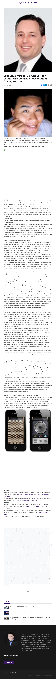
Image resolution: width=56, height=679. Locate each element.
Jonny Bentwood (35, 567)
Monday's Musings (33, 547)
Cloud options (8, 560)
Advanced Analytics (22, 577)
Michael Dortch (43, 563)
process (18, 548)
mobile (25, 547)
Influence (17, 567)
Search (27, 548)
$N (49, 579)
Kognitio (40, 544)
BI (5, 535)
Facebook (25, 572)
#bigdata (42, 532)
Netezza (41, 547)
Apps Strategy (17, 571)
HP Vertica (11, 544)
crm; (28, 528)
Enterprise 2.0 (32, 583)
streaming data (29, 551)
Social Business (35, 556)
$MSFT (6, 571)
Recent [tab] (7, 602)
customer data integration (37, 528)
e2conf (25, 583)
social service (45, 548)
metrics (20, 547)
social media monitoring (27, 568)
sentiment (33, 548)
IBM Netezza (17, 544)
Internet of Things (34, 563)
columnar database (30, 536)
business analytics (17, 535)
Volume (25, 552)
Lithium (6, 556)
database (26, 579)
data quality (7, 540)
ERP (9, 581)
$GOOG (47, 568)
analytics (49, 532)
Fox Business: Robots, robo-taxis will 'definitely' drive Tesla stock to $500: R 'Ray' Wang (30, 618)
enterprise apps (36, 540)
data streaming (15, 540)
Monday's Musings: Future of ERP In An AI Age (22, 606)
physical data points (9, 548)
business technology (39, 535)
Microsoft (37, 560)
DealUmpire (10, 572)
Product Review (44, 567)
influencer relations (25, 567)
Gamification (46, 555)
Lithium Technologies (14, 556)
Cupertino (7, 528)
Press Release (13, 564)
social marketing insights (10, 577)
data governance (45, 539)
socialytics (22, 551)
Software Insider (17, 532)
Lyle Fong (23, 556)
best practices (26, 571)
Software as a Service (27, 581)
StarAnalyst (31, 564)
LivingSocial (42, 572)
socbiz (29, 575)
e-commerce (18, 572)
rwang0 (10, 532)
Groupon (36, 572)
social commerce (37, 575)
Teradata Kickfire (45, 551)
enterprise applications (26, 540)
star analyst (24, 564)
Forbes (39, 555)
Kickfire (34, 544)
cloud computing (45, 559)
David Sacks (19, 583)
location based (47, 544)
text (5, 552)
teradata (37, 551)
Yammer (7, 585)
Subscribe (9, 662)
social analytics (8, 568)
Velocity (15, 552)
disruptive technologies (10, 555)
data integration (46, 577)
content (30, 539)
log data (7, 547)
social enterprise (46, 575)
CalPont (10, 536)
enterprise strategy (24, 543)
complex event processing (43, 536)
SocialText (15, 551)
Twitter (42, 568)
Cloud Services (16, 560)
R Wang (23, 528)
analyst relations (39, 564)
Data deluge (37, 539)
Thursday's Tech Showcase (23, 559)
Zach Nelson (36, 581)
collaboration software (10, 583)
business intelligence (28, 535)
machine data (14, 547)
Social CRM (12, 559)
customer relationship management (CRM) (27, 531)
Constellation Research (10, 539)
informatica (41, 531)
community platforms (37, 552)
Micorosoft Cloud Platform (27, 560)
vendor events (35, 532)
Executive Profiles (32, 555)
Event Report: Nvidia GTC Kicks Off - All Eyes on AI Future (25, 612)
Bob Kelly (37, 559)
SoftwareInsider (26, 532)
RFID (19, 564)
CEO (32, 571)
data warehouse (18, 579)
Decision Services (34, 579)
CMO (42, 571)
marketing (12, 575)
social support (8, 551)
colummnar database (19, 536)
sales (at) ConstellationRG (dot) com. (37, 506)
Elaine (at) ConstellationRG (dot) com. (27, 500)
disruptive (46, 552)
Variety (9, 552)
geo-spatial (37, 543)
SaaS (19, 581)
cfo (35, 571)
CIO (38, 571)
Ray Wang (13, 528)
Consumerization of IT (22, 539)
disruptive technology (22, 555)
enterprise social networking (43, 583)
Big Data (9, 535)
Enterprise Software (14, 543)
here (9, 144)
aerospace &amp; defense (35, 577)
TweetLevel (37, 568)
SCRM (28, 556)
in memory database (27, 544)
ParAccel (47, 547)
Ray (18, 528)
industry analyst (43, 579)
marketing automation (21, 575)
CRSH (9, 563)
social (38, 548)
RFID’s (22, 548)
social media (17, 568)
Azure (32, 559)
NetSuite (14, 581)
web (30, 552)
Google (30, 572)
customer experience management (20, 563)
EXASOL (31, 543)
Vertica (20, 552)
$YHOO (10, 571)
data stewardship (9, 579)
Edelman (12, 567)
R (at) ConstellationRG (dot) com (25, 495)
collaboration (44, 581)
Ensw (6, 581)
